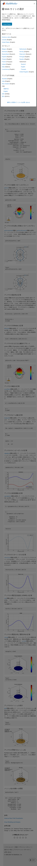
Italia (3, 66)
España (4, 56)
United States (6, 42)
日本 (3, 94)
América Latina (6, 37)
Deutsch (23, 64)
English (23, 66)
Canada (4, 39)
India (3, 81)
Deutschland (5, 54)
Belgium (4, 49)
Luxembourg (5, 69)
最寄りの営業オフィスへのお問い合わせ (18, 102)
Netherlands (22, 49)
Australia (4, 78)
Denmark (4, 51)
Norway (21, 51)
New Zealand (6, 83)
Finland (4, 59)
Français (23, 69)
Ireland (4, 64)
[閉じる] (34, 3)
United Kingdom (24, 71)
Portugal (21, 56)
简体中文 (6, 88)
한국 (3, 96)
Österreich (22, 54)
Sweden (21, 59)
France (4, 61)
